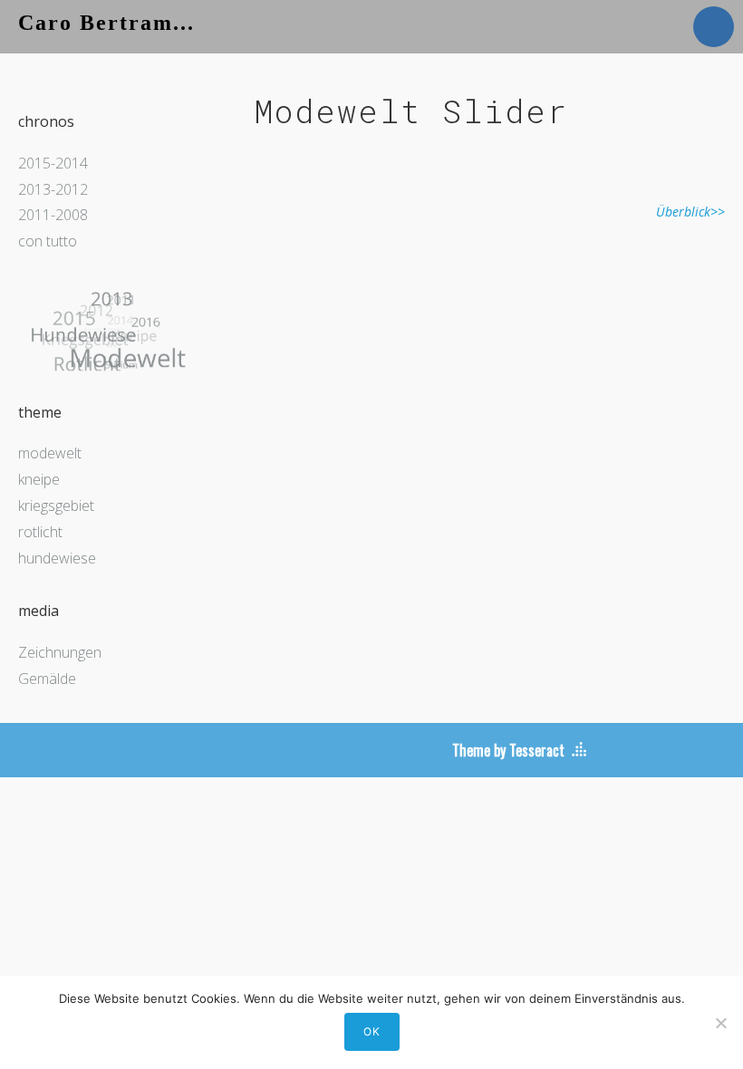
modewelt (50, 453)
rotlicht (40, 532)
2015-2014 (53, 163)
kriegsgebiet (56, 505)
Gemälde (47, 679)
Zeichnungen (59, 652)
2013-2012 (53, 189)
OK (372, 1031)
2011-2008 (53, 215)
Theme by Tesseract (508, 750)
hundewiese (57, 558)
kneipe (39, 479)
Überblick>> (690, 211)
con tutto (47, 241)
